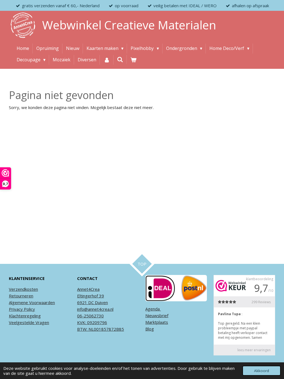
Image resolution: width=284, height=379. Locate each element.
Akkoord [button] (261, 370)
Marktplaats (156, 322)
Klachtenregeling (25, 316)
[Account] (106, 60)
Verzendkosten (23, 289)
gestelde (25, 322)
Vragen (41, 322)
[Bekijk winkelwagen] (133, 60)
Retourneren (21, 296)
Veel (13, 322)
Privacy (16, 309)
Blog (149, 329)
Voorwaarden (41, 302)
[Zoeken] (120, 59)
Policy (29, 309)
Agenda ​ (153, 309)
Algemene (18, 302)
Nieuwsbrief (156, 315)
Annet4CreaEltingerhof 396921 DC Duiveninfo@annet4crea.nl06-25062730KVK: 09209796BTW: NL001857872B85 (100, 309)
